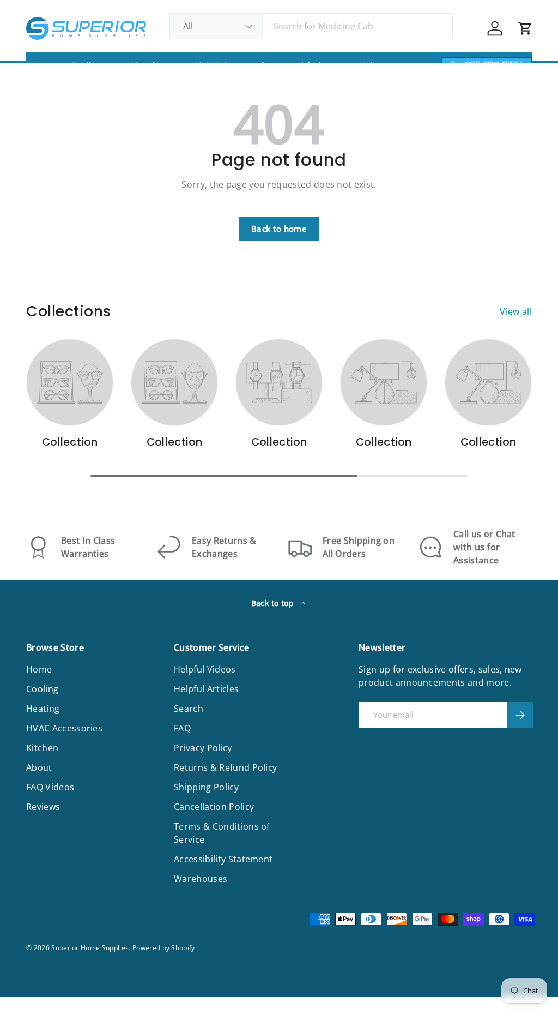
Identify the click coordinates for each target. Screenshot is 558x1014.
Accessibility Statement (223, 859)
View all (516, 311)
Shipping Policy (206, 787)
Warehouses (200, 879)
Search (188, 709)
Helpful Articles (206, 689)
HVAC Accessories (64, 728)
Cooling (42, 689)
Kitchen (42, 748)
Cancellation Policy (214, 807)
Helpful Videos (204, 669)
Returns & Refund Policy (225, 767)
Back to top (273, 603)
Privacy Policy (203, 748)
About (39, 767)
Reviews (43, 807)
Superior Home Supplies (90, 947)
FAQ (182, 728)
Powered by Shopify (163, 947)
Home (39, 669)
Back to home (279, 228)
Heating (42, 709)
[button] (525, 28)
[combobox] (311, 26)
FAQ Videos (50, 787)
